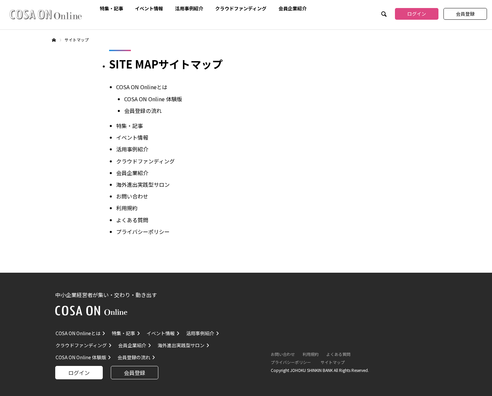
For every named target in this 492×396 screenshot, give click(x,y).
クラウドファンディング (240, 7)
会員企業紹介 (292, 7)
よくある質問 (132, 220)
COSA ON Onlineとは (141, 87)
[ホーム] (54, 40)
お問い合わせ (132, 196)
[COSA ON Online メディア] (46, 14)
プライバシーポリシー (143, 232)
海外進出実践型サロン (143, 184)
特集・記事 (111, 7)
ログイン (416, 13)
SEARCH (383, 14)
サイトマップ (333, 362)
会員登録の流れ (143, 111)
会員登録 (465, 13)
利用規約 (127, 208)
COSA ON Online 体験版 (153, 99)
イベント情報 (149, 7)
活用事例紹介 (189, 7)
